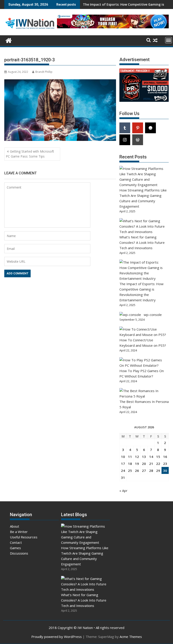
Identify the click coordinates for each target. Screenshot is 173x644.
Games (15, 548)
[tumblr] (124, 127)
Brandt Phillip (43, 72)
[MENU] (168, 40)
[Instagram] (124, 139)
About (14, 526)
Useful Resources (23, 537)
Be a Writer (19, 531)
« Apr (123, 490)
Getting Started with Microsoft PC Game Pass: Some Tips (30, 153)
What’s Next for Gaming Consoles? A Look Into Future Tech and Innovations (142, 242)
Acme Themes (131, 636)
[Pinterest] (137, 127)
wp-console (153, 314)
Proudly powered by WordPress (56, 636)
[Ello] (150, 127)
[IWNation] (9, 40)
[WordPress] (137, 139)
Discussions (19, 553)
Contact (16, 542)
